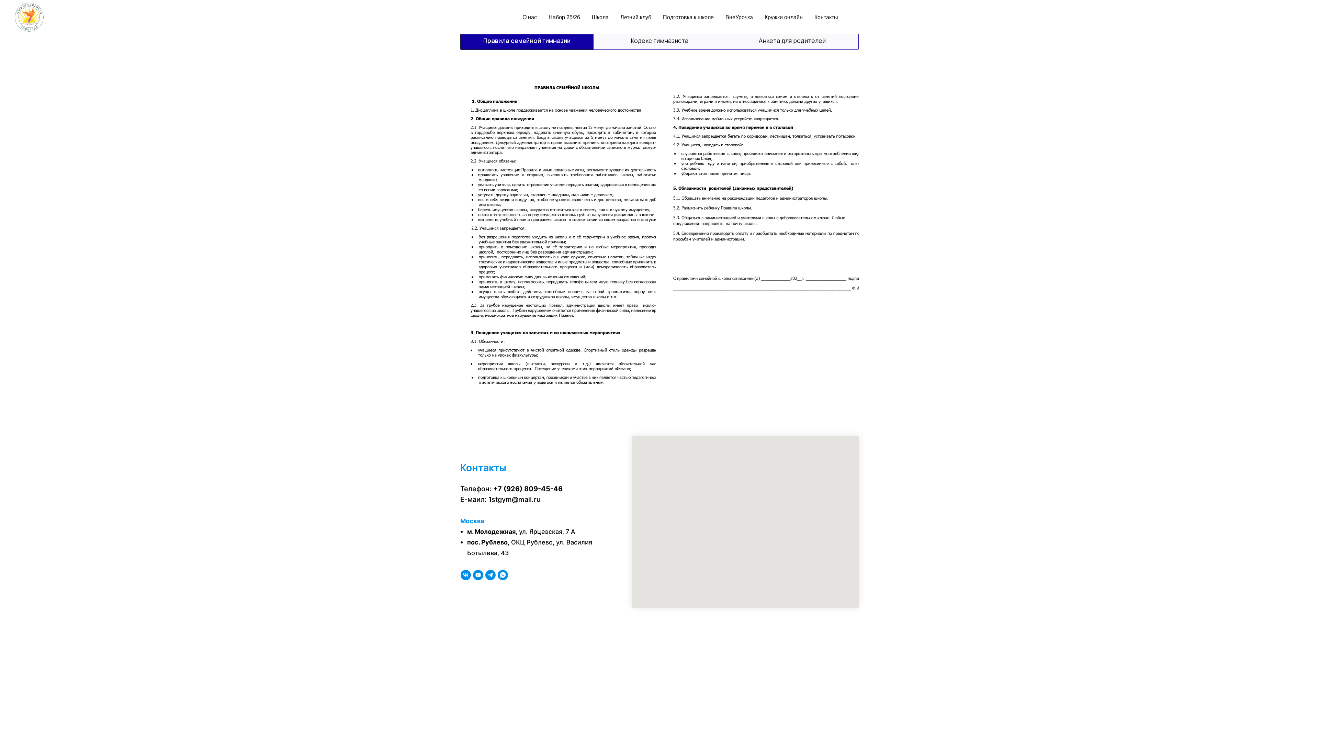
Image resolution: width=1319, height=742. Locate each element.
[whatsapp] (503, 575)
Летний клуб (635, 17)
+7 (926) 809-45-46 (528, 489)
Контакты (826, 17)
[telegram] (490, 575)
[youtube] (478, 575)
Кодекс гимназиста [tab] (659, 40)
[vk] (466, 575)
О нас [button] (529, 17)
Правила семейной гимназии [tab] (527, 40)
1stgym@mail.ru (514, 499)
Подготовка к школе (688, 17)
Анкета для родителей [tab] (792, 40)
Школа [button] (600, 17)
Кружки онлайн (784, 17)
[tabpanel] (659, 235)
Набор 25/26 (564, 17)
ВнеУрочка (739, 17)
